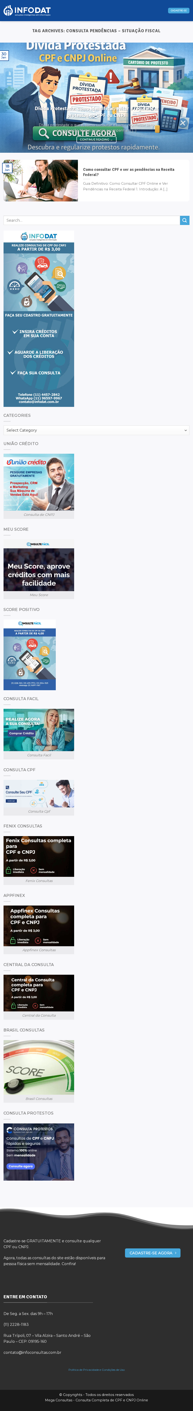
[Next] (183, 98)
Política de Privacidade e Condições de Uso (96, 1369)
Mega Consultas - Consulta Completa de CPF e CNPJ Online (96, 1400)
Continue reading (96, 139)
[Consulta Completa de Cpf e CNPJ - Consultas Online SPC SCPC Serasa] (27, 10)
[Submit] (184, 220)
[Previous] (10, 98)
